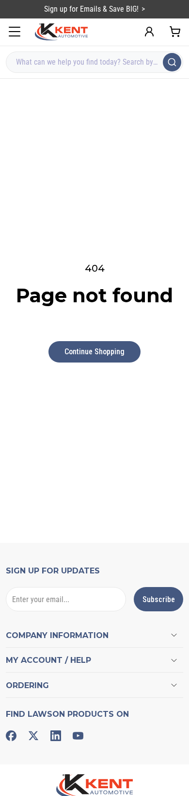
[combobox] (94, 62)
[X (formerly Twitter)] (33, 735)
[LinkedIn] (55, 735)
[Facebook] (11, 735)
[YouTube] (78, 735)
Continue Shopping (94, 351)
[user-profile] (149, 31)
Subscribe (158, 599)
